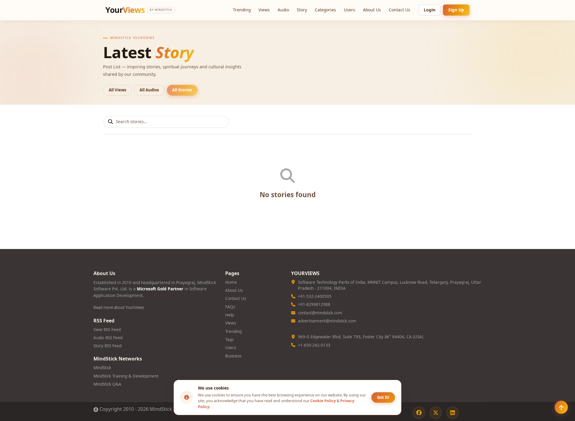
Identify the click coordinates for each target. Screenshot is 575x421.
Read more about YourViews (118, 307)
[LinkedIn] (453, 413)
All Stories (182, 90)
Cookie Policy (323, 400)
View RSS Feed (107, 329)
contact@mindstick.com (320, 313)
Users (349, 10)
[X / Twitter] (436, 413)
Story (302, 10)
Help (229, 315)
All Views (117, 90)
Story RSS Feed (107, 345)
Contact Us (399, 10)
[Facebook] (419, 413)
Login (429, 10)
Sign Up (456, 10)
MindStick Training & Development (125, 376)
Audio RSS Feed (107, 337)
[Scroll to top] (561, 407)
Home (231, 282)
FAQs (230, 307)
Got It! (383, 397)
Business (233, 356)
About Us (372, 10)
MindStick (102, 367)
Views (264, 10)
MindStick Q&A (107, 384)
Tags (229, 339)
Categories (325, 10)
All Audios (149, 90)
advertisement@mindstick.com (327, 321)
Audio (283, 10)
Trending (242, 10)
